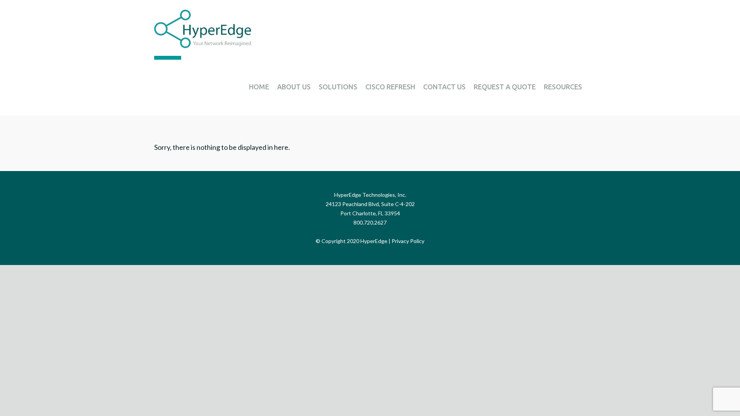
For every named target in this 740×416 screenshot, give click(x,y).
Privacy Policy (408, 241)
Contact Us (444, 87)
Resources (563, 87)
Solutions (338, 87)
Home (259, 87)
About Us (294, 87)
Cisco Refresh (390, 87)
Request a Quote (505, 87)
